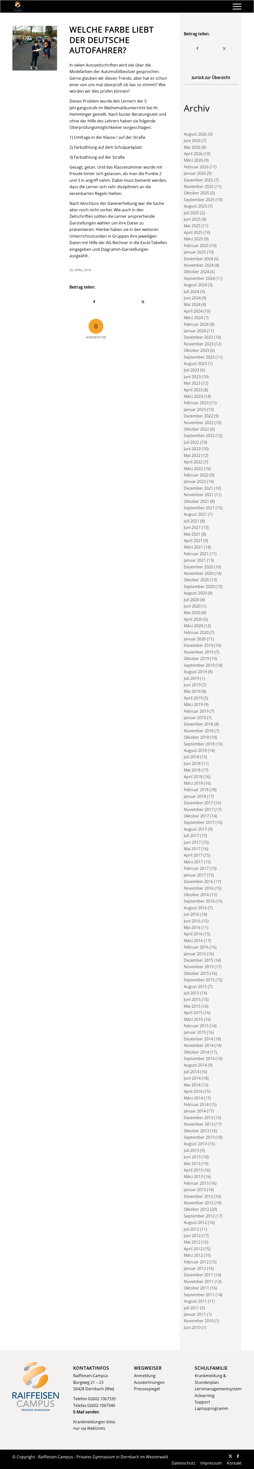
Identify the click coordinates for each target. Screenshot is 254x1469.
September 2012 (199, 1216)
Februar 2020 (196, 632)
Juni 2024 (192, 298)
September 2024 (199, 278)
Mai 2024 (192, 304)
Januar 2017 (195, 875)
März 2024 (193, 317)
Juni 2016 (192, 921)
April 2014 (193, 1091)
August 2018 (195, 750)
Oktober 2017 (196, 816)
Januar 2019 (195, 717)
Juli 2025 (191, 213)
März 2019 (193, 704)
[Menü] (235, 6)
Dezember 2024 (198, 258)
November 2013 (199, 1124)
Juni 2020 (192, 606)
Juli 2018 (191, 757)
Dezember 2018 (198, 724)
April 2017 (193, 855)
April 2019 (193, 698)
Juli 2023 (191, 370)
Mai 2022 (192, 455)
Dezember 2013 (198, 1117)
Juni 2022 (192, 448)
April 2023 (193, 390)
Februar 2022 (196, 475)
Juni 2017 (192, 842)
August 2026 (195, 134)
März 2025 (193, 239)
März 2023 (193, 396)
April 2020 (193, 619)
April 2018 (193, 776)
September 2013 (199, 1137)
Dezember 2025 (198, 180)
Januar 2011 (195, 1314)
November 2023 (199, 344)
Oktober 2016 (196, 894)
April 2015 (193, 1012)
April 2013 (193, 1170)
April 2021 (193, 540)
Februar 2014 (196, 1104)
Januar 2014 (195, 1111)
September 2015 (199, 980)
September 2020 (199, 586)
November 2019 (199, 652)
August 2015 (195, 986)
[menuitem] (235, 6)
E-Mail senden (86, 1412)
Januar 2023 (195, 409)
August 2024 (195, 285)
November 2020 (199, 573)
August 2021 (195, 514)
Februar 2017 (196, 868)
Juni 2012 (192, 1235)
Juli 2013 (191, 1150)
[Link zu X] (230, 1456)
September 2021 (199, 508)
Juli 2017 (191, 835)
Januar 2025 (195, 252)
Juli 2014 (191, 1071)
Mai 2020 (192, 612)
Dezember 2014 (198, 1039)
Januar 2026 (195, 173)
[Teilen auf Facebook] (94, 302)
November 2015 (199, 966)
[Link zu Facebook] (238, 1456)
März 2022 (193, 468)
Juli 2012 (191, 1229)
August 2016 (195, 908)
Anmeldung (145, 1375)
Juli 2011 (191, 1308)
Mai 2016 (192, 927)
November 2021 (199, 494)
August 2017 (195, 829)
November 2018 (199, 731)
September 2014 (199, 1058)
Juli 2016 (191, 914)
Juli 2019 (191, 678)
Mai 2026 (192, 147)
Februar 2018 (196, 789)
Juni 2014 (192, 1078)
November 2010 (199, 1320)
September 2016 (199, 901)
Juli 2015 (191, 993)
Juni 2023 (192, 376)
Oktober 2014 (196, 1052)
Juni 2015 (192, 999)
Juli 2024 (191, 291)
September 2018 (199, 744)
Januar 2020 (195, 639)
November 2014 (199, 1045)
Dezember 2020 (198, 567)
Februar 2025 (196, 245)
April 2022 (193, 462)
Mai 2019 (192, 691)
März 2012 (193, 1255)
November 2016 (199, 888)
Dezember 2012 (198, 1196)
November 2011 (199, 1281)
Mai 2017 (192, 848)
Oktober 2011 (196, 1288)
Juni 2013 (192, 1157)
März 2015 (193, 1019)
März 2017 (193, 862)
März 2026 (193, 160)
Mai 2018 (192, 770)
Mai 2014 (192, 1085)
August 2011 (195, 1301)
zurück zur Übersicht (210, 77)
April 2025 (193, 232)
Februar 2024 (196, 324)
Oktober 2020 (196, 580)
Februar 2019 (196, 711)
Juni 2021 (192, 527)
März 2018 (193, 783)
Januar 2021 (195, 560)
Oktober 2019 (196, 658)
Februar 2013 (196, 1183)
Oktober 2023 (196, 350)
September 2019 (199, 665)
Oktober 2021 (196, 501)
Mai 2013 (192, 1163)
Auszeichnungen (149, 1382)
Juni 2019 (192, 685)
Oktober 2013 (196, 1131)
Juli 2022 (191, 442)
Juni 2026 (192, 140)
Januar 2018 (195, 796)
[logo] (18, 6)
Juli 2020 (191, 599)
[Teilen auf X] (143, 302)
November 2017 (199, 809)
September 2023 (199, 357)
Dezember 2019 (198, 645)
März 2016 (193, 940)
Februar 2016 (196, 947)
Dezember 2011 (198, 1275)
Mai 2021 (192, 534)
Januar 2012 (195, 1268)
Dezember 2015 (198, 960)
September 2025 (199, 199)
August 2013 (195, 1143)
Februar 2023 (196, 402)
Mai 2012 (192, 1242)
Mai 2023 (192, 383)
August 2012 (195, 1222)
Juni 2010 (192, 1327)
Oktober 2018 (196, 737)
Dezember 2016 (198, 881)
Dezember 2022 (198, 416)
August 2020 (195, 593)
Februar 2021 (196, 553)
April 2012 (193, 1248)
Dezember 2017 (198, 803)
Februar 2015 (196, 1025)
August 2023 (195, 363)
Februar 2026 (196, 167)
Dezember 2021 (198, 488)
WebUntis (96, 1428)
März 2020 (193, 625)
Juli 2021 (191, 521)
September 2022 (199, 435)
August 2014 (195, 1065)
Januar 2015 (195, 1032)
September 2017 (199, 822)
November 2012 (199, 1203)
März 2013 (193, 1176)
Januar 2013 (195, 1189)
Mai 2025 (192, 225)
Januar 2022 (195, 481)
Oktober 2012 (196, 1209)
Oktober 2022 (196, 429)
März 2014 (193, 1098)
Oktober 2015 (196, 973)
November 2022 (199, 422)
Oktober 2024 (196, 271)
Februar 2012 (196, 1262)
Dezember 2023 (198, 337)
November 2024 (199, 265)
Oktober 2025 (196, 193)
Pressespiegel (147, 1389)
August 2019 (195, 671)
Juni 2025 (192, 219)
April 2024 (193, 311)
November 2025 (199, 186)
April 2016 (193, 934)
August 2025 (195, 206)
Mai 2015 (192, 1006)
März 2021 (193, 547)
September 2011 (199, 1294)
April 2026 (193, 153)
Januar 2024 (195, 330)
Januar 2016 (195, 953)
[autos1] (34, 48)
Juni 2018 (192, 763)
